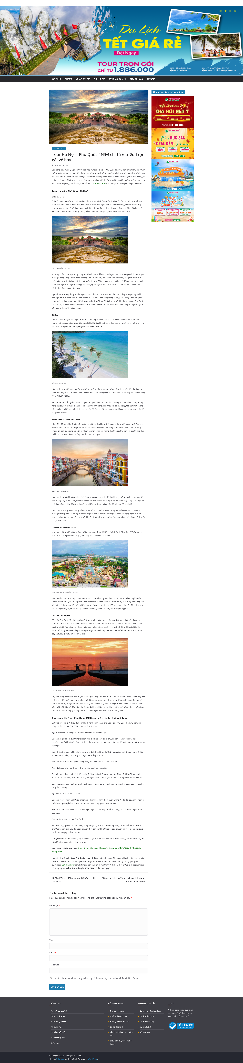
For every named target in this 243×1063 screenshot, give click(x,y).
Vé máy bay (145, 1032)
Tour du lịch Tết (58, 1016)
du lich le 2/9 (145, 1027)
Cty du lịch (144, 1011)
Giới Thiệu (56, 79)
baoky (67, 165)
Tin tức (68, 79)
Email (52, 952)
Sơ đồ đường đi (116, 1027)
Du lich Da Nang (147, 1021)
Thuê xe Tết (99, 79)
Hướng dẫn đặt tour (119, 1016)
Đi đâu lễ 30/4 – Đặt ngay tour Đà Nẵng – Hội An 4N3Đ (73, 880)
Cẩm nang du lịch (58, 1021)
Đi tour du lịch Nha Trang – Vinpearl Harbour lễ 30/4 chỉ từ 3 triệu (123, 880)
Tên (52, 940)
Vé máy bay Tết (83, 79)
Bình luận (54, 905)
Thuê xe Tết (56, 1027)
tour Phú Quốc (99, 183)
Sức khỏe (55, 1043)
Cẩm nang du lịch (117, 79)
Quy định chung (117, 1011)
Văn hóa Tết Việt (58, 1032)
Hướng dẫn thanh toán (120, 1021)
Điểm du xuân (136, 79)
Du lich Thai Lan (147, 1016)
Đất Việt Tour (68, 864)
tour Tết (151, 79)
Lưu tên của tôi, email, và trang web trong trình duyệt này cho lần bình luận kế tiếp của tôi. (96, 978)
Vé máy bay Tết (58, 1037)
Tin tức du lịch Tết (59, 1011)
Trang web (54, 964)
